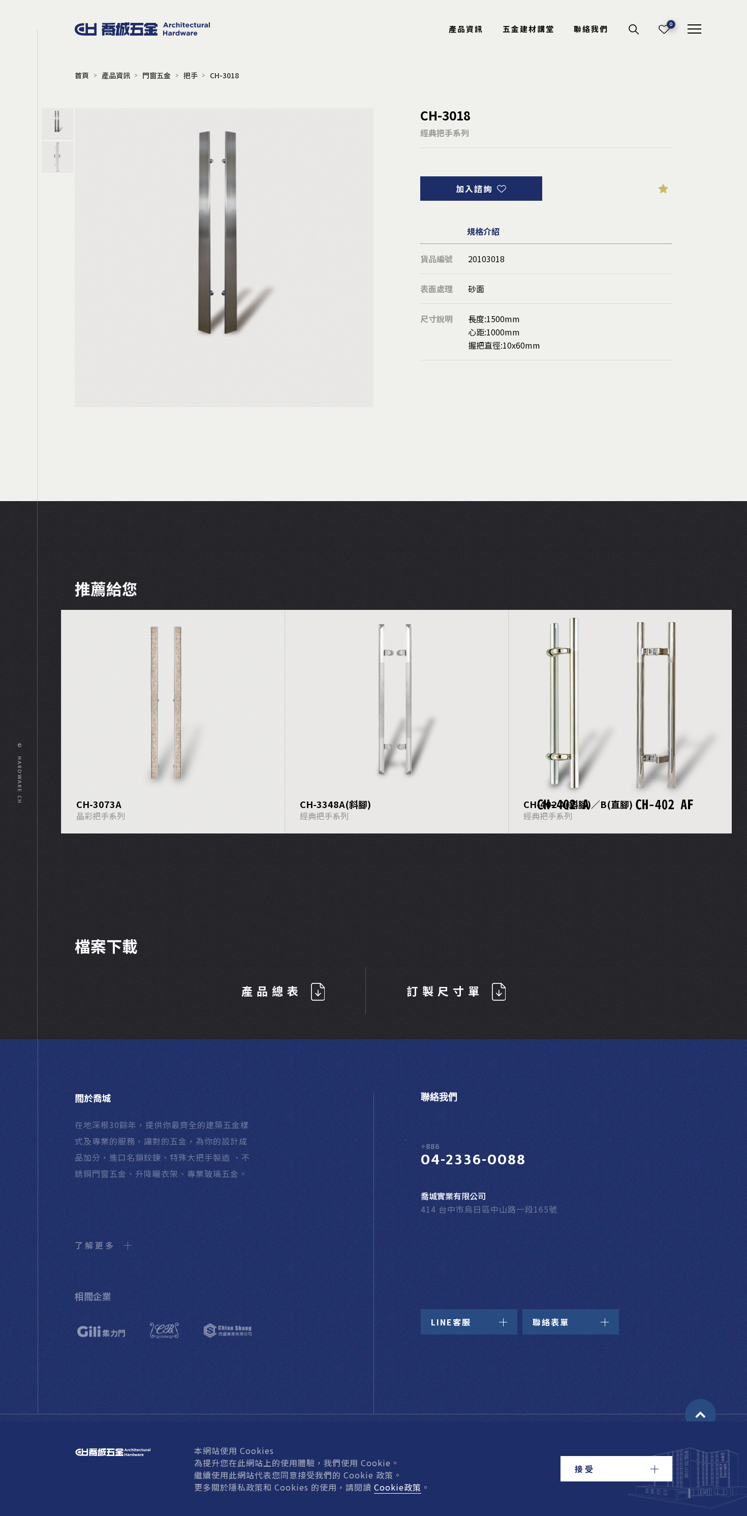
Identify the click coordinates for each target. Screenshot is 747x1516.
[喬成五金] (164, 29)
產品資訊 (466, 28)
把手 (190, 75)
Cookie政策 (397, 1487)
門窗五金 (156, 75)
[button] (616, 1468)
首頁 (82, 75)
